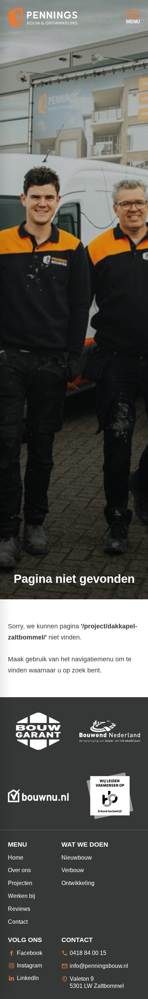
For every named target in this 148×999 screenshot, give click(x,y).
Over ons (19, 870)
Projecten (20, 883)
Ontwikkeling (77, 883)
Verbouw (72, 870)
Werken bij (21, 896)
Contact (18, 922)
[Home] (42, 17)
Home (15, 858)
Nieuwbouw (76, 858)
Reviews (19, 909)
